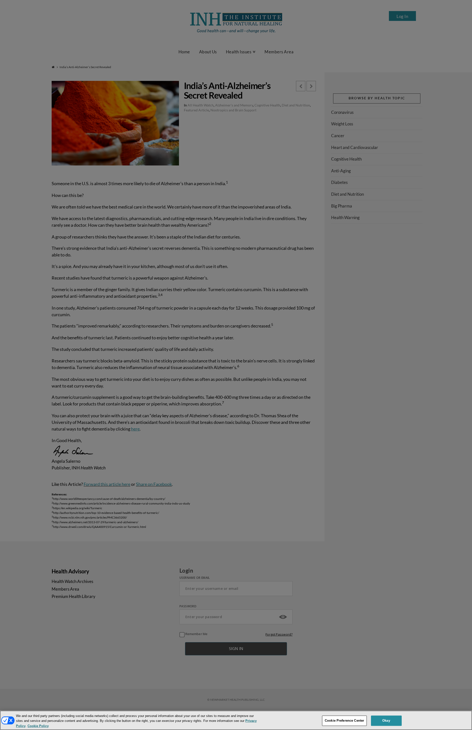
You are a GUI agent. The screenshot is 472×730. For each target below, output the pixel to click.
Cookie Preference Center (344, 720)
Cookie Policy (38, 726)
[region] (236, 720)
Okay (386, 720)
